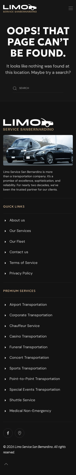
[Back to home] (20, 8)
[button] (71, 8)
